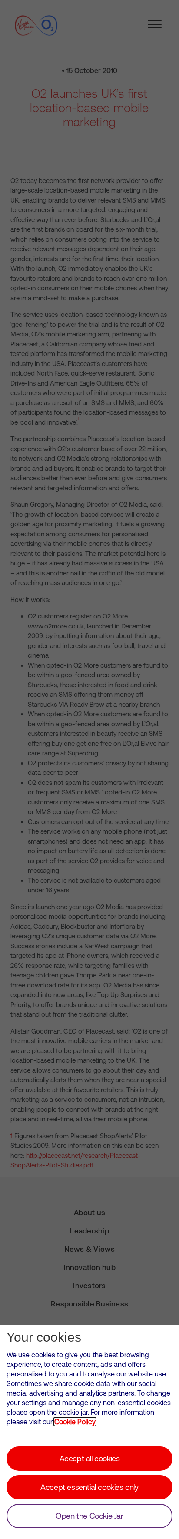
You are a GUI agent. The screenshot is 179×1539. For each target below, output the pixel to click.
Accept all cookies (90, 1458)
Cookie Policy (75, 1422)
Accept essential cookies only (89, 1487)
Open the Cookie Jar (89, 1515)
